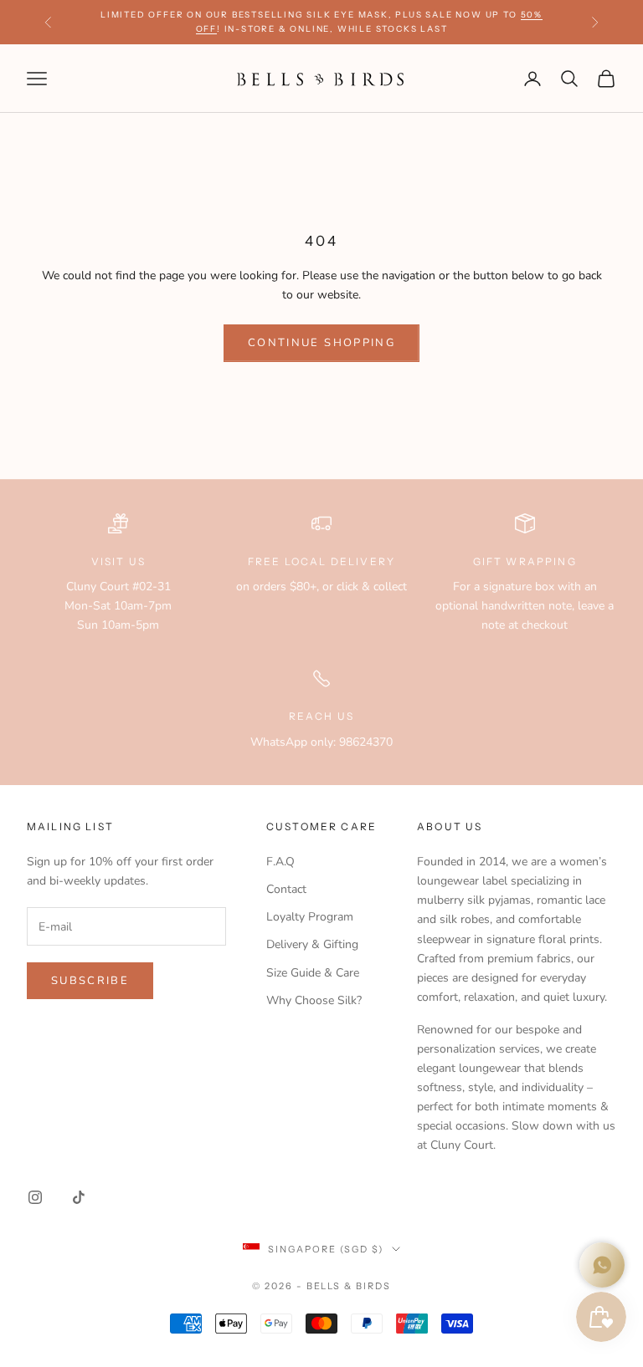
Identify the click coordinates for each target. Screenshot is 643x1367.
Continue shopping (321, 342)
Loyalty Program (309, 917)
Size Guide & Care (312, 973)
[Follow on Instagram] (35, 1197)
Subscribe (90, 980)
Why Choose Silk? (314, 1000)
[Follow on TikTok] (78, 1197)
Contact (286, 889)
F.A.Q (280, 862)
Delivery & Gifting (312, 944)
